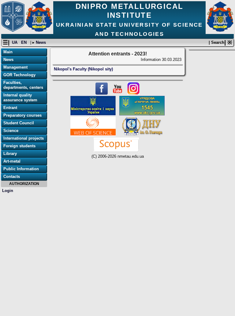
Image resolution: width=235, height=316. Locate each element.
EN (24, 42)
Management (15, 67)
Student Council (18, 123)
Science (10, 130)
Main (8, 52)
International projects (23, 138)
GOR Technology (19, 75)
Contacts (11, 176)
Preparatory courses (22, 115)
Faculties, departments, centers (23, 85)
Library (10, 153)
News (40, 42)
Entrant (10, 107)
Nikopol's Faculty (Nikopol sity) (83, 69)
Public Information (21, 169)
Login (7, 190)
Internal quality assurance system (20, 97)
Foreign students (19, 146)
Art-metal (12, 161)
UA (15, 42)
